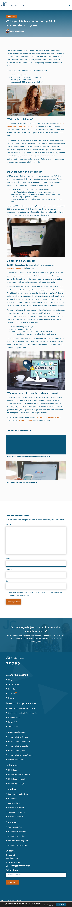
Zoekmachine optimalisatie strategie (21, 708)
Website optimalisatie (16, 759)
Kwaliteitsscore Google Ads (18, 841)
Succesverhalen (14, 684)
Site (7, 581)
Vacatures (12, 693)
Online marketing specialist (18, 746)
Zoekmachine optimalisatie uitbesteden (22, 713)
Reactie (9, 524)
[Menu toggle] (63, 5)
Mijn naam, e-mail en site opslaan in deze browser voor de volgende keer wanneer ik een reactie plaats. (36, 593)
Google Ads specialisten (17, 836)
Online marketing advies (17, 750)
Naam (8, 558)
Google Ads (12, 799)
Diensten (11, 698)
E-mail (9, 570)
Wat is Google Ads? (15, 827)
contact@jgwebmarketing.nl (19, 866)
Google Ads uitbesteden (17, 832)
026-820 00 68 (14, 862)
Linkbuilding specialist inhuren (19, 774)
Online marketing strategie (18, 737)
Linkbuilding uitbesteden (17, 779)
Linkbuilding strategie (16, 783)
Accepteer (61, 904)
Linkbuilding (12, 770)
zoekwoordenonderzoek (16, 268)
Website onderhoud (15, 817)
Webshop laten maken (16, 812)
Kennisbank (12, 689)
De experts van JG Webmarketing (48, 417)
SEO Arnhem (13, 726)
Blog (10, 680)
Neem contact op (25, 420)
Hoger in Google (14, 717)
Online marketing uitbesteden (19, 741)
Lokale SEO (12, 722)
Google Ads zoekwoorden (18, 845)
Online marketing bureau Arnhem (20, 755)
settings (51, 905)
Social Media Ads (14, 803)
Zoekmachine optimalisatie (18, 794)
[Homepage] (13, 5)
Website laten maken (16, 808)
